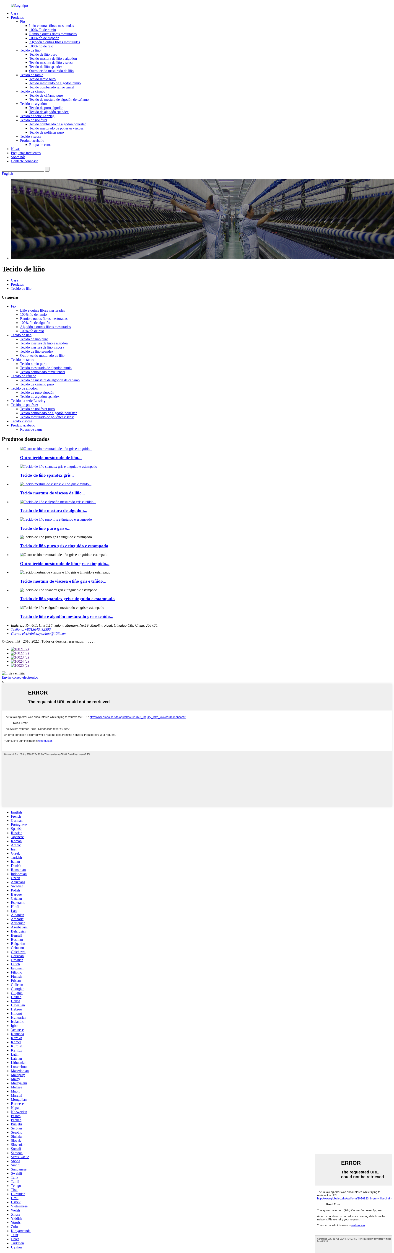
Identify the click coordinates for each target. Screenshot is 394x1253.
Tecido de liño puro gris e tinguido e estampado (64, 545)
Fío (22, 21)
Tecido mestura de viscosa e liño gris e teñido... (63, 581)
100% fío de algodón (44, 38)
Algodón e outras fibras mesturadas (54, 42)
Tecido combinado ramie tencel (51, 87)
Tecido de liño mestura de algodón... (53, 510)
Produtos (17, 17)
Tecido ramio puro (42, 79)
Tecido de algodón (33, 104)
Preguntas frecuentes (26, 153)
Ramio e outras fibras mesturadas (53, 34)
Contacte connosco (24, 161)
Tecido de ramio (31, 75)
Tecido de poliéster (33, 120)
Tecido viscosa (30, 136)
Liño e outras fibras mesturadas (51, 26)
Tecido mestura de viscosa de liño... (52, 493)
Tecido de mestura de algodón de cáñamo (59, 99)
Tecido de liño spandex (45, 67)
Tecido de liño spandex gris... (47, 475)
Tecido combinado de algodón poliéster (57, 124)
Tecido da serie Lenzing (37, 116)
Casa (14, 13)
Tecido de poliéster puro (46, 132)
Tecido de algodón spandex (49, 112)
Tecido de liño (30, 50)
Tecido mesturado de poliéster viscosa (56, 128)
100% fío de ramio (42, 30)
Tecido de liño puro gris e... (45, 528)
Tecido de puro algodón (46, 108)
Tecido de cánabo (32, 91)
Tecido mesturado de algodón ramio (55, 83)
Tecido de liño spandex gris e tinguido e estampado (67, 598)
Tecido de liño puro (43, 54)
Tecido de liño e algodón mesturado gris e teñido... (66, 616)
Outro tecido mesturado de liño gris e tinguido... (64, 563)
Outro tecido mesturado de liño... (51, 457)
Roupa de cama (40, 145)
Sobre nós (18, 157)
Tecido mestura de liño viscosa (51, 63)
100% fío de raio (41, 46)
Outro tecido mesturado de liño (51, 71)
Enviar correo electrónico (20, 677)
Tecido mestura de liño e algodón (53, 58)
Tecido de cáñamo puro (46, 95)
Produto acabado (32, 140)
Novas (15, 149)
